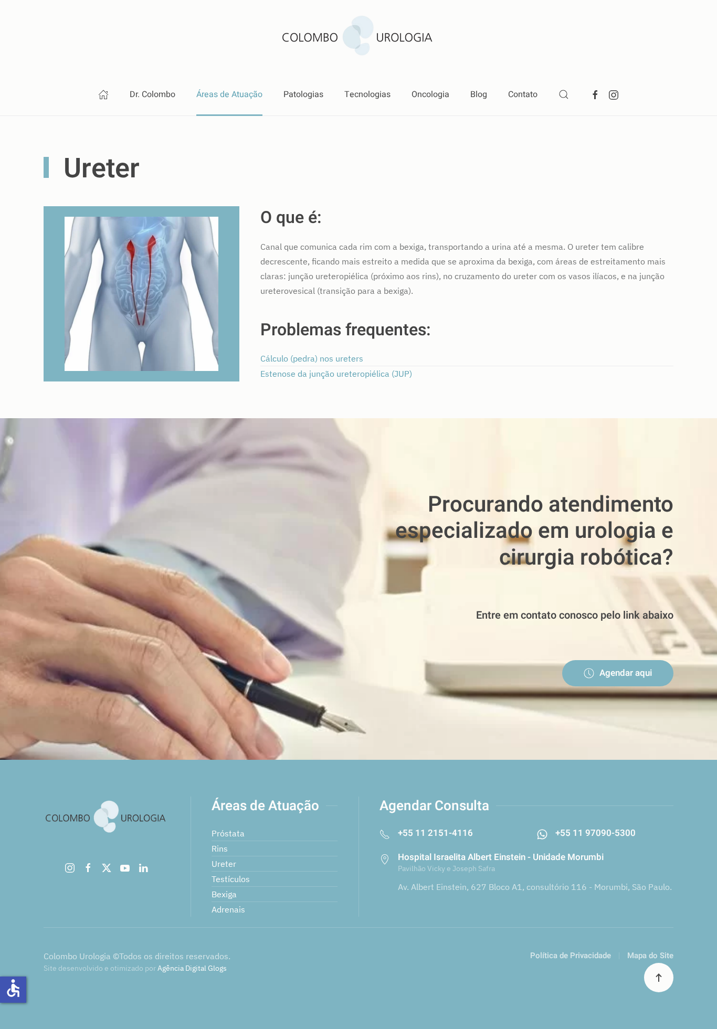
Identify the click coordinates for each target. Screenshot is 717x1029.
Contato (522, 94)
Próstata (228, 833)
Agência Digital (181, 968)
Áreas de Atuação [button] (229, 94)
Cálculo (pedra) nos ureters (311, 358)
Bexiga (224, 894)
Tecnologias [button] (367, 94)
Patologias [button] (303, 94)
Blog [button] (478, 94)
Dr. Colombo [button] (152, 94)
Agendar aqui (625, 673)
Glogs (217, 968)
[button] (563, 94)
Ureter (224, 863)
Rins (220, 848)
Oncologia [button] (430, 94)
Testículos (231, 879)
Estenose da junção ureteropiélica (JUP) (336, 373)
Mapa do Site (650, 955)
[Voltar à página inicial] (358, 36)
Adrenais (228, 909)
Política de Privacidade (570, 955)
